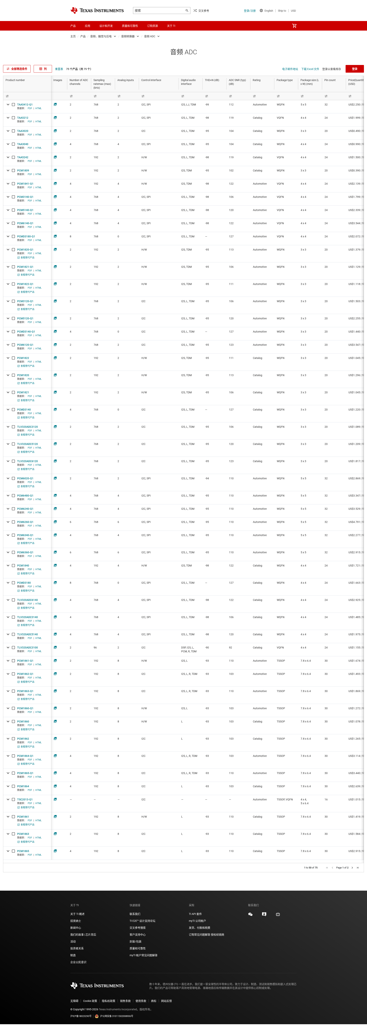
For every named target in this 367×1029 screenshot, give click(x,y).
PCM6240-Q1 (25, 508)
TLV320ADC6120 (27, 461)
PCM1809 (23, 170)
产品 (83, 36)
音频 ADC (149, 36)
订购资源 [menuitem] (152, 25)
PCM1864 (23, 786)
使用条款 (141, 1000)
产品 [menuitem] (73, 25)
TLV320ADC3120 (27, 426)
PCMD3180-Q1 (26, 236)
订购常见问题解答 (199, 934)
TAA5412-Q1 (25, 104)
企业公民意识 (78, 962)
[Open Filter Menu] (27, 96)
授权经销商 (217, 934)
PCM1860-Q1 (25, 708)
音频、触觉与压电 (101, 36)
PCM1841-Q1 (25, 183)
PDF (30, 108)
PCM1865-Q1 (25, 773)
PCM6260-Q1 (25, 521)
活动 (73, 941)
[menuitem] (294, 26)
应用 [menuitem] (87, 25)
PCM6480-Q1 (25, 495)
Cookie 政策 (90, 1000)
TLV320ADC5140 (27, 634)
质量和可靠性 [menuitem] (130, 25)
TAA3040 (22, 144)
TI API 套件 (195, 913)
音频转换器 (128, 36)
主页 (73, 36)
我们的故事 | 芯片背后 (83, 934)
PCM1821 (23, 392)
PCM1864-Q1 (25, 755)
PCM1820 (23, 375)
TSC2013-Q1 (25, 799)
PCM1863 (23, 833)
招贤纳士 (75, 920)
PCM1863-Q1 (25, 691)
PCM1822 (23, 358)
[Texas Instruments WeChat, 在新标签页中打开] (250, 915)
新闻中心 (75, 927)
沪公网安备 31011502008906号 (116, 1016)
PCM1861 (23, 816)
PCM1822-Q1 (25, 284)
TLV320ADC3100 (27, 647)
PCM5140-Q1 (25, 210)
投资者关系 (77, 948)
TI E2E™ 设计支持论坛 (142, 920)
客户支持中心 (138, 934)
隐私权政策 (108, 1000)
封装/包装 (135, 941)
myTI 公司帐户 (197, 920)
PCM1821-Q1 (25, 266)
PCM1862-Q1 (25, 673)
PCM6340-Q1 (25, 535)
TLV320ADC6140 (27, 599)
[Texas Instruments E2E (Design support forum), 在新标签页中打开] (264, 915)
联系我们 (135, 913)
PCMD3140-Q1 (26, 331)
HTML (38, 108)
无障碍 (74, 1000)
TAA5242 (22, 157)
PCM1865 (23, 851)
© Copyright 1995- (84, 1009)
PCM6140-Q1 (25, 223)
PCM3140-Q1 (25, 196)
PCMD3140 (24, 409)
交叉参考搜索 (138, 927)
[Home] (97, 10)
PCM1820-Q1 (25, 249)
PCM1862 (23, 738)
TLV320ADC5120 (27, 444)
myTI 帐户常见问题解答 (144, 955)
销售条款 (125, 1000)
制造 (73, 955)
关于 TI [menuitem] (171, 25)
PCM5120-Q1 (25, 318)
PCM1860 (23, 721)
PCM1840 (23, 565)
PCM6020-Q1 (25, 478)
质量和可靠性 (138, 948)
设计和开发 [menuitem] (106, 25)
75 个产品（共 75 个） (79, 69)
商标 (153, 1000)
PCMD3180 (24, 582)
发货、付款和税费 (199, 927)
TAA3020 (22, 130)
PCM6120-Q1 (25, 344)
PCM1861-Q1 (25, 660)
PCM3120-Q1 (25, 301)
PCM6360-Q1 (25, 552)
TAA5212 (22, 117)
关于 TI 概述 (77, 913)
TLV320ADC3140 (27, 617)
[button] (327, 867)
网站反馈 (166, 1000)
